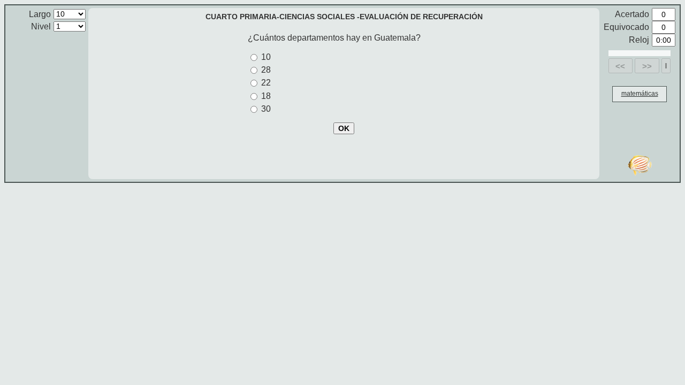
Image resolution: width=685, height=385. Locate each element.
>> (647, 66)
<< (620, 66)
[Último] (666, 65)
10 (266, 56)
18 (266, 96)
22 (266, 82)
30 (266, 108)
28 (266, 69)
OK (343, 128)
